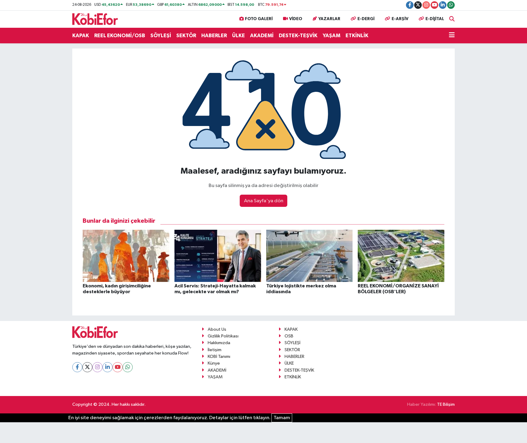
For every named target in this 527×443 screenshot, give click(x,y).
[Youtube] (118, 367)
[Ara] (452, 19)
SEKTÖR (186, 35)
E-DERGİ (366, 19)
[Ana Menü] (452, 36)
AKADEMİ (262, 35)
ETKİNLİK (357, 35)
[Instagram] (97, 367)
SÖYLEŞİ (160, 35)
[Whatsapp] (128, 367)
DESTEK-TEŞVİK (298, 35)
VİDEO (295, 19)
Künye (214, 363)
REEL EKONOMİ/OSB (119, 35)
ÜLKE (238, 35)
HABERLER (214, 35)
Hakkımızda (219, 342)
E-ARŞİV (400, 19)
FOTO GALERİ (259, 19)
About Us (217, 329)
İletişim (214, 350)
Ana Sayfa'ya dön (263, 200)
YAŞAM (331, 35)
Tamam (282, 417)
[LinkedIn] (107, 367)
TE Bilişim (446, 404)
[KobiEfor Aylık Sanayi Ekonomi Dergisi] (95, 19)
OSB (289, 336)
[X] (87, 367)
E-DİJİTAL (434, 19)
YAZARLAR (329, 19)
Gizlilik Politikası (223, 336)
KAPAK (80, 35)
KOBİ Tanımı (219, 356)
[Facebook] (77, 367)
